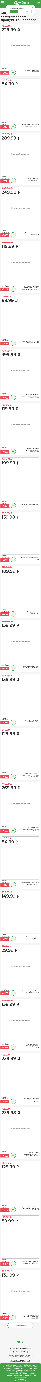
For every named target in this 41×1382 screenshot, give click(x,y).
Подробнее (20, 1372)
